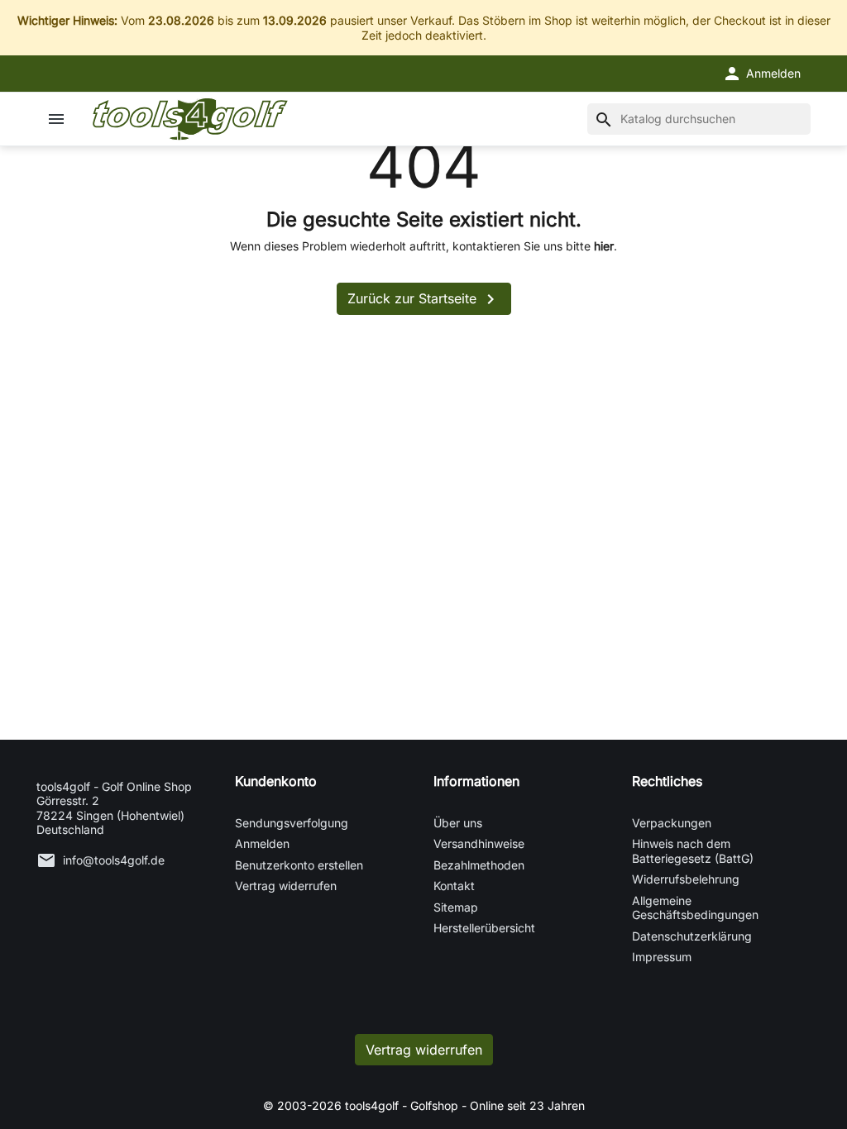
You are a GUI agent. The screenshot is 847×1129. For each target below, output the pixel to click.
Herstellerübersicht (484, 928)
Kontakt (454, 886)
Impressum (661, 957)
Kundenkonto (276, 781)
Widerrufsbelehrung (685, 879)
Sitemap (455, 907)
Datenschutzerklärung (692, 936)
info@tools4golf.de (114, 860)
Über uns (457, 823)
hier (604, 246)
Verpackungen (671, 823)
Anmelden (262, 843)
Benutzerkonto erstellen (299, 865)
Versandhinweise (478, 843)
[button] (761, 73)
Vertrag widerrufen (286, 886)
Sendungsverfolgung (291, 823)
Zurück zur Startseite (423, 299)
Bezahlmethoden (478, 865)
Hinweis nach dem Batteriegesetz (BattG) (693, 850)
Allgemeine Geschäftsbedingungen (695, 907)
